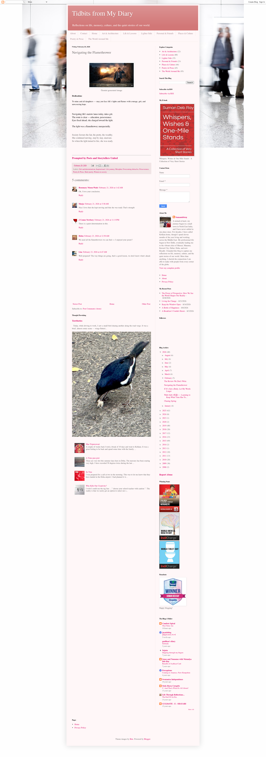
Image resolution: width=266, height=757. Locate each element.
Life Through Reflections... (173, 694)
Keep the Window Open (171, 304)
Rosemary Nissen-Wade (88, 187)
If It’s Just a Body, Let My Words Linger (177, 389)
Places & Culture (185, 33)
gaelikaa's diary (168, 641)
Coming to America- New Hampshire (176, 672)
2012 (164, 452)
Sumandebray (181, 217)
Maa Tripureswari (93, 444)
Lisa (80, 251)
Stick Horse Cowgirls (171, 685)
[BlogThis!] (100, 165)
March (167, 374)
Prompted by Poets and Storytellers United (95, 158)
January (168, 405)
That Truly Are (167, 625)
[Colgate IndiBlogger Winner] (169, 511)
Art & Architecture (110, 33)
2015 (164, 440)
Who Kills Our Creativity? (96, 485)
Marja (81, 203)
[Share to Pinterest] (107, 165)
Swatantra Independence (172, 679)
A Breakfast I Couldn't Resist (173, 311)
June (167, 362)
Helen (81, 235)
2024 (164, 414)
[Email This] (97, 165)
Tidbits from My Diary (102, 13)
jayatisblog (166, 632)
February (168, 378)
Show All (191, 709)
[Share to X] (102, 165)
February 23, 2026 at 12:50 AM (96, 236)
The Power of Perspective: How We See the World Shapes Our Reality (177, 294)
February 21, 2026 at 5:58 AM (97, 203)
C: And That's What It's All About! (175, 688)
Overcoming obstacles (131, 169)
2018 (164, 429)
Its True (89, 472)
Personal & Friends (165, 33)
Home (94, 33)
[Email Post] (92, 165)
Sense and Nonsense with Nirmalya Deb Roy (176, 660)
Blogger (147, 739)
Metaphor (118, 169)
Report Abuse (165, 474)
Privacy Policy (167, 281)
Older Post (146, 304)
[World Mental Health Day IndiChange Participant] (169, 539)
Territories (77, 320)
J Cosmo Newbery (86, 219)
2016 (164, 437)
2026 (164, 352)
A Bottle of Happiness (170, 307)
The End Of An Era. (169, 697)
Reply (81, 195)
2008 (164, 467)
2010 (164, 459)
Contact (83, 33)
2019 (164, 425)
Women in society (100, 172)
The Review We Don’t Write (175, 381)
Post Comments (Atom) (92, 308)
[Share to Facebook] (105, 165)
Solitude (165, 643)
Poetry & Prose (77, 38)
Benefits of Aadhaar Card (171, 663)
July (166, 359)
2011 (164, 455)
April (167, 370)
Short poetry (89, 172)
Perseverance (144, 169)
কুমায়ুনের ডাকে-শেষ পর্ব (169, 634)
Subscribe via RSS (166, 93)
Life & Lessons (129, 33)
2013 (164, 448)
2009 (164, 463)
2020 (164, 421)
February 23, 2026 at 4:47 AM (95, 252)
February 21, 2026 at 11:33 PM (107, 219)
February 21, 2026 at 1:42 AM (111, 187)
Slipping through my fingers (172, 652)
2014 (164, 444)
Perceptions (167, 670)
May (167, 366)
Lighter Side (146, 33)
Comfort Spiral (168, 623)
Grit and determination (87, 169)
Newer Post (77, 304)
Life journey (110, 169)
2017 (164, 433)
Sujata (165, 650)
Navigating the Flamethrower (175, 385)
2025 (164, 410)
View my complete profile (169, 268)
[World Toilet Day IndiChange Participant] (169, 568)
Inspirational (100, 169)
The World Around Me (98, 38)
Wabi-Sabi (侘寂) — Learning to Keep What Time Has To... (177, 396)
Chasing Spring (170, 401)
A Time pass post (92, 458)
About (73, 33)
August (168, 355)
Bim (131, 739)
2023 (164, 418)
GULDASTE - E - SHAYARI (174, 703)
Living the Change (169, 301)
